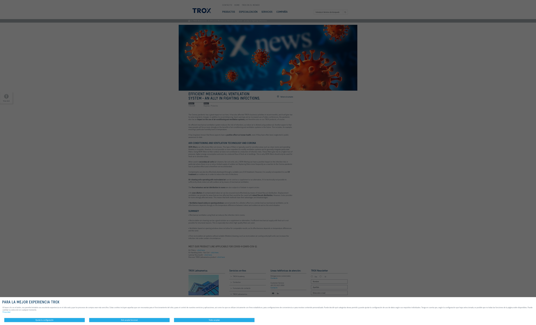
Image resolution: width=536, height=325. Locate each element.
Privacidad (6, 312)
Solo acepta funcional (129, 320)
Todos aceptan (214, 320)
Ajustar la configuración (44, 320)
